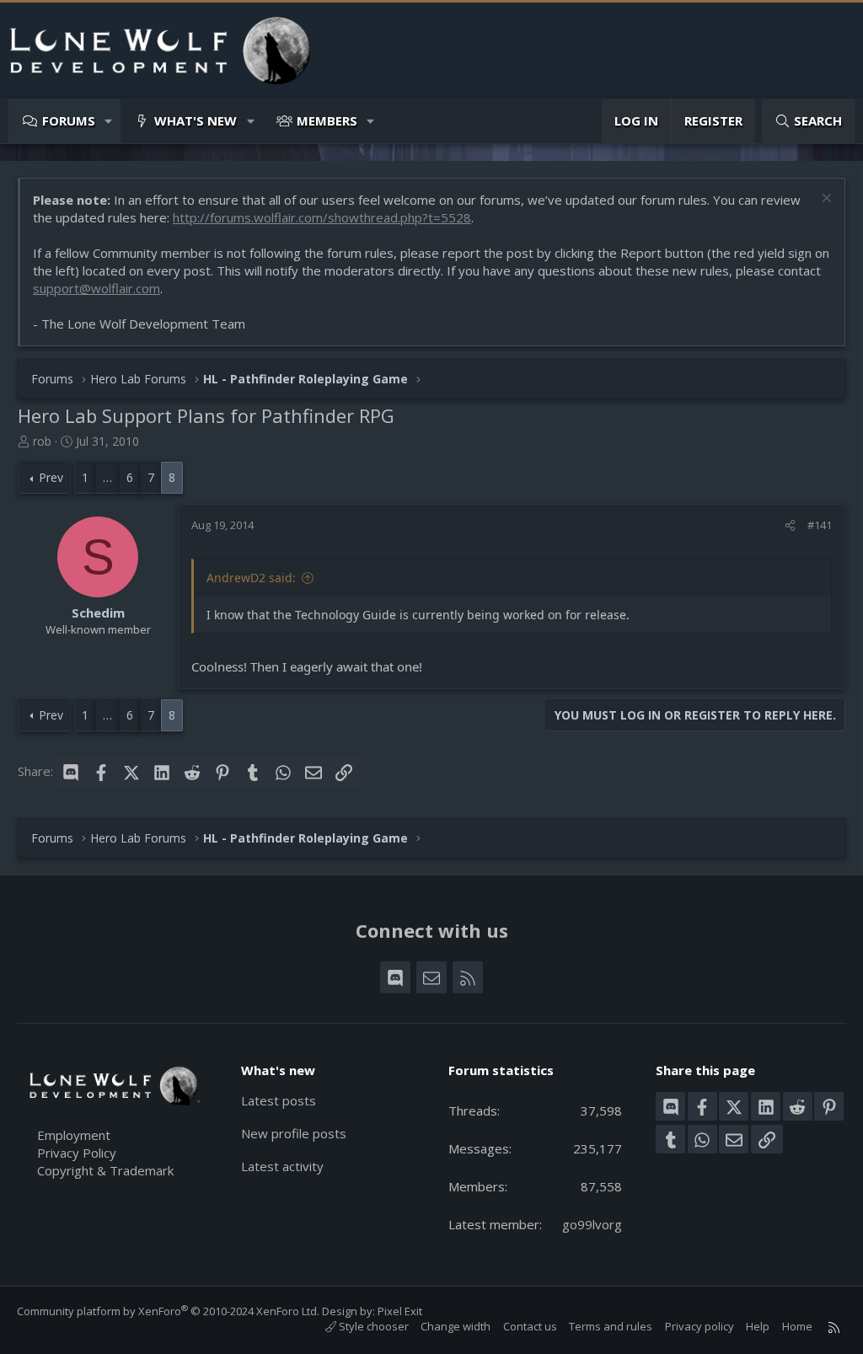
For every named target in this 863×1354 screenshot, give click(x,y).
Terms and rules (610, 1326)
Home (797, 1326)
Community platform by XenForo (168, 1311)
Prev (51, 477)
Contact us (530, 1326)
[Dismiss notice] (824, 200)
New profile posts (293, 1133)
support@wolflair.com (96, 288)
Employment (73, 1135)
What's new (195, 120)
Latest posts (278, 1100)
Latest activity (282, 1166)
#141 (819, 525)
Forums (68, 120)
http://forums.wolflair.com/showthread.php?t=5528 (322, 217)
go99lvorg (592, 1224)
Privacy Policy (76, 1152)
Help (757, 1326)
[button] (109, 121)
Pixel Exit (400, 1311)
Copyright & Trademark (105, 1170)
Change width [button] (455, 1326)
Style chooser (372, 1326)
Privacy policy (699, 1326)
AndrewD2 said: (251, 578)
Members (327, 120)
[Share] (790, 525)
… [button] (107, 477)
